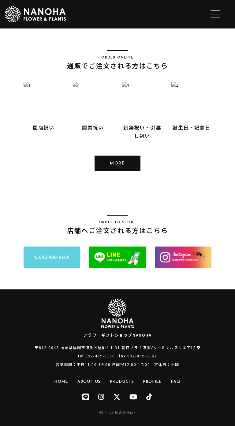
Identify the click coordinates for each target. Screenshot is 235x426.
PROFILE (152, 382)
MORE (117, 163)
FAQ (176, 382)
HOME (61, 382)
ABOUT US (89, 382)
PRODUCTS (122, 382)
